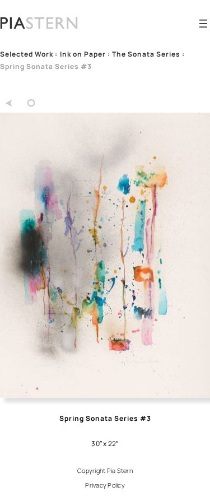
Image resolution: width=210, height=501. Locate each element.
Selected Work (26, 54)
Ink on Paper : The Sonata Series (120, 54)
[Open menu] (203, 23)
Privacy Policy (105, 485)
